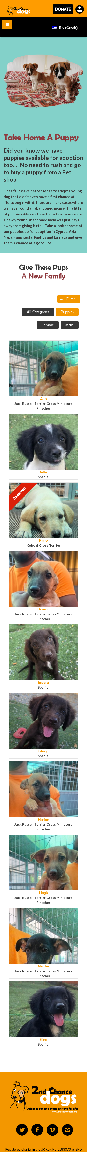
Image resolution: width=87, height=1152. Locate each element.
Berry (43, 540)
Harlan (43, 819)
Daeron (43, 609)
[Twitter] (22, 1130)
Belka (43, 472)
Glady (43, 751)
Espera (43, 682)
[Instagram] (68, 1130)
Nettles (43, 966)
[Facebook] (37, 1130)
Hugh (43, 893)
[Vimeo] (52, 1130)
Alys (43, 399)
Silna (43, 1039)
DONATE (63, 9)
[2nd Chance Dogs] (18, 10)
